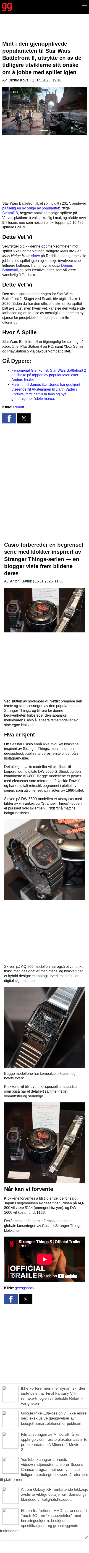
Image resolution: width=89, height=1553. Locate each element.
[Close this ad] (86, 1537)
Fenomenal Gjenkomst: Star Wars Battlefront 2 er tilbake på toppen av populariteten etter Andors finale (48, 375)
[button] (9, 418)
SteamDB (10, 213)
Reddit (18, 407)
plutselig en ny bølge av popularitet (30, 208)
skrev (35, 256)
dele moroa (45, 399)
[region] (44, 31)
